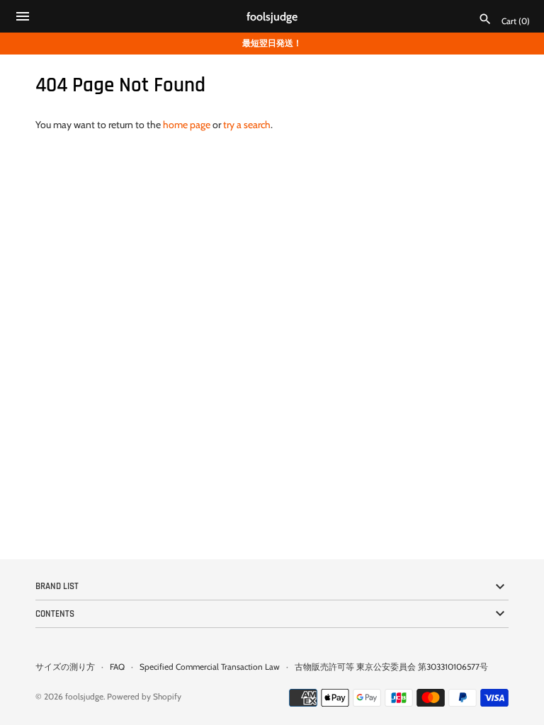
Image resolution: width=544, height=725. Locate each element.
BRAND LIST (57, 586)
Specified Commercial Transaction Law (210, 667)
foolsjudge (84, 697)
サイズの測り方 (65, 667)
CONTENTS (54, 614)
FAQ (117, 667)
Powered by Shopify (144, 697)
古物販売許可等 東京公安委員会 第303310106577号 (391, 667)
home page (186, 124)
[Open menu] (22, 18)
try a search (247, 124)
